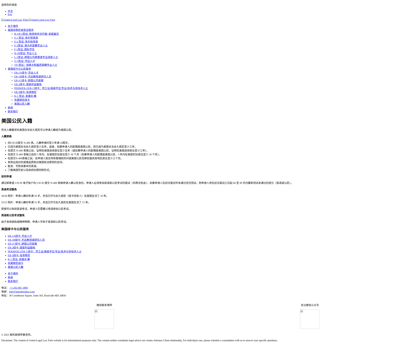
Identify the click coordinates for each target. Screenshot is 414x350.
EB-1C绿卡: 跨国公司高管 (29, 80)
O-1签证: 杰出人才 (24, 61)
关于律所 (13, 26)
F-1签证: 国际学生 (24, 49)
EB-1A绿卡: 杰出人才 (26, 72)
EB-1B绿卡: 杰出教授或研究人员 (32, 76)
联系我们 (13, 111)
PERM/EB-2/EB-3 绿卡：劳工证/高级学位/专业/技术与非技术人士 (51, 88)
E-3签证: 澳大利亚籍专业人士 (31, 45)
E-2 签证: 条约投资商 (26, 41)
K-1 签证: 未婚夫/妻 (25, 96)
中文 (10, 11)
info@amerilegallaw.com (22, 291)
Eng (10, 14)
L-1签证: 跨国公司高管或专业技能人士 (36, 57)
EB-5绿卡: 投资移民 (25, 92)
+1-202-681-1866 (18, 287)
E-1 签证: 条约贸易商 (26, 37)
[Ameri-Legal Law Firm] (28, 19)
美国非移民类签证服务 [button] (21, 30)
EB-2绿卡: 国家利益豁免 (28, 84)
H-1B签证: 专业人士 (25, 53)
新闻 (10, 107)
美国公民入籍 (22, 103)
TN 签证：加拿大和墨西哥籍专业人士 (35, 65)
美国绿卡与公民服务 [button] (19, 68)
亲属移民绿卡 (22, 100)
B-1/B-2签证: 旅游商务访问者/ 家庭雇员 (36, 34)
